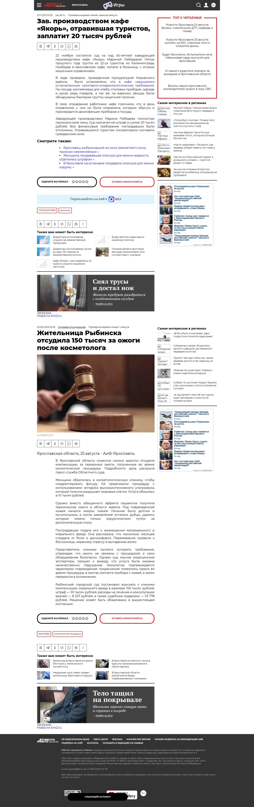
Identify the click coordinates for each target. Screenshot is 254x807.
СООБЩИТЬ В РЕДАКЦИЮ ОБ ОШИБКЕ (123, 743)
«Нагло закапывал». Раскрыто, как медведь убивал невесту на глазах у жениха (194, 147)
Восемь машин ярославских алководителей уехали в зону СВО (187, 87)
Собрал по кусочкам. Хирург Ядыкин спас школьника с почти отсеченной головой (195, 385)
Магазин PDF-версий (138, 739)
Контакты (92, 743)
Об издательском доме (75, 739)
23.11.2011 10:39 (44, 15)
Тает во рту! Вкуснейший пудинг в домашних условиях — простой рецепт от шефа (193, 160)
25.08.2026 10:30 (46, 327)
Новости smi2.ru (49, 316)
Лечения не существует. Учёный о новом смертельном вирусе (192, 372)
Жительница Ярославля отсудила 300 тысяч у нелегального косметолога (73, 663)
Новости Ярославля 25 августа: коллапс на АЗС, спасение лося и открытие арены (187, 43)
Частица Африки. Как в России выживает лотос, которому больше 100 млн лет (193, 135)
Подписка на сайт (72, 743)
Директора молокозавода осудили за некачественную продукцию (69, 240)
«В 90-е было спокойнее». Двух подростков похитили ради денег (193, 335)
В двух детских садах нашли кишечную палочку (128, 238)
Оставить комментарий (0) (127, 182)
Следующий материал (98, 797)
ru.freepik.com (45, 434)
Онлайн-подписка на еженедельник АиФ (179, 739)
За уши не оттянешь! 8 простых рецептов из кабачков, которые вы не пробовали (195, 172)
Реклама (117, 739)
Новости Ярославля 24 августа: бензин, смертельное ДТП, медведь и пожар (187, 28)
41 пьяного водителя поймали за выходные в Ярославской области (187, 72)
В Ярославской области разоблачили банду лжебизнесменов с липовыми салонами (121, 677)
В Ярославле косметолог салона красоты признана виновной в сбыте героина (131, 663)
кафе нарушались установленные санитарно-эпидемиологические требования (105, 83)
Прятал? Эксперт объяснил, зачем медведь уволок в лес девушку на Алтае (193, 361)
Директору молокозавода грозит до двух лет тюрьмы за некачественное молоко (72, 251)
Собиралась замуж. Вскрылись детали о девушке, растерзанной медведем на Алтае (192, 348)
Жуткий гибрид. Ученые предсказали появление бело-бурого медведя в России (195, 110)
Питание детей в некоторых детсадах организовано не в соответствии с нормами (128, 251)
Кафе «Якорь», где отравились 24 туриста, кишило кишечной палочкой (72, 263)
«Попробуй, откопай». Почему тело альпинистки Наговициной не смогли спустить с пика (194, 123)
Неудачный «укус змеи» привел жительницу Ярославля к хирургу (72, 674)
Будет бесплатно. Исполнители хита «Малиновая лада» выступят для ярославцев (187, 58)
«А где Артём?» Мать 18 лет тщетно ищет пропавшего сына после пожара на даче (193, 397)
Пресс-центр (101, 739)
